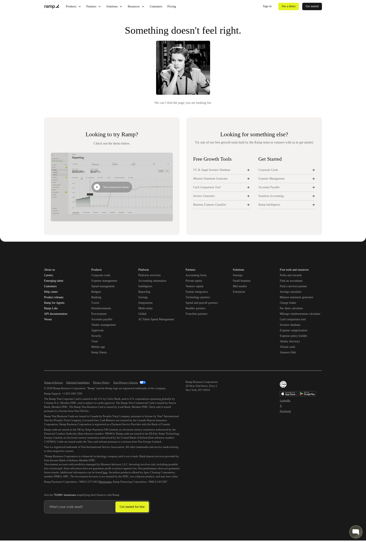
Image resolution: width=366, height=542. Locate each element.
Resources (134, 6)
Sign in (267, 6)
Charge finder (288, 302)
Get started (312, 6)
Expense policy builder (293, 335)
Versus (48, 319)
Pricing (171, 6)
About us (49, 270)
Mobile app (98, 346)
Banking (96, 297)
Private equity (194, 280)
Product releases (53, 297)
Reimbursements (101, 308)
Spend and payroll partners (202, 302)
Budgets (96, 291)
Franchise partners (196, 313)
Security (96, 335)
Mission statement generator (296, 297)
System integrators (197, 291)
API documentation (55, 314)
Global (142, 313)
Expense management (104, 280)
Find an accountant (291, 280)
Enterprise (239, 291)
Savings (143, 297)
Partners (91, 6)
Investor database (290, 324)
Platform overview (149, 275)
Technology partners (198, 297)
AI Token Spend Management (156, 319)
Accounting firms (196, 275)
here (105, 472)
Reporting (144, 291)
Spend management (103, 286)
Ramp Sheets (99, 352)
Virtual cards (287, 346)
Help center (51, 292)
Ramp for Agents (54, 303)
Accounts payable (101, 319)
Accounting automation (152, 280)
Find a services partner (293, 286)
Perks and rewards (291, 275)
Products (71, 6)
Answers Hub (288, 352)
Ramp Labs (51, 308)
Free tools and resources (294, 270)
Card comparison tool (293, 319)
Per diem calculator (291, 308)
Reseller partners (195, 308)
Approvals (97, 330)
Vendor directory (290, 341)
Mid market (240, 286)
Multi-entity (145, 308)
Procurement (99, 313)
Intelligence (145, 286)
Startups (238, 275)
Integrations (145, 302)
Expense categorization (293, 330)
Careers (48, 275)
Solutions (112, 6)
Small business (241, 280)
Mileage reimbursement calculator (300, 313)
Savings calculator (291, 291)
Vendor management (103, 324)
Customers (156, 6)
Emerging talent (53, 281)
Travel (95, 302)
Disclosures (105, 481)
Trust (94, 341)
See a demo (288, 6)
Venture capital (194, 286)
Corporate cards (100, 275)
